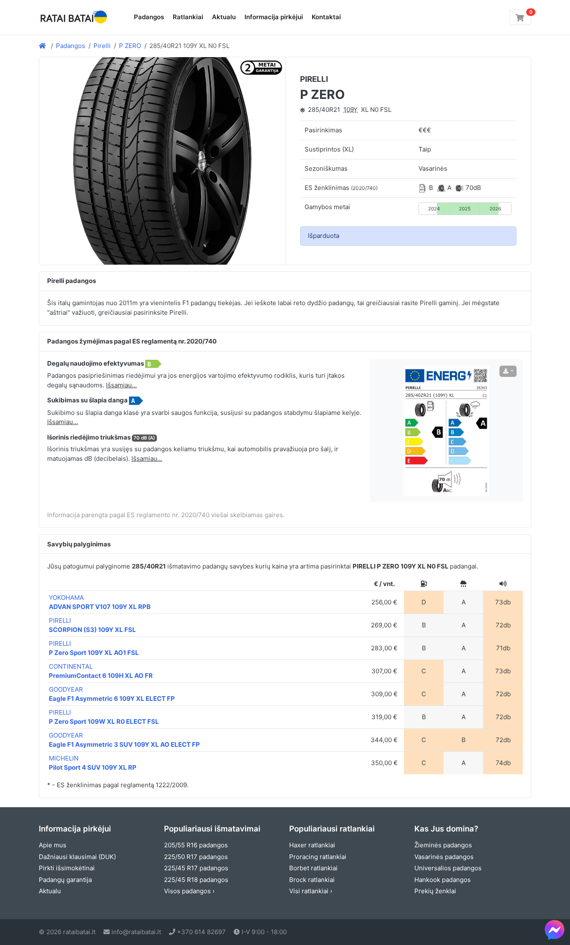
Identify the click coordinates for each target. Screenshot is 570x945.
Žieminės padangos (443, 845)
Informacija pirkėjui (274, 17)
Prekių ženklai (435, 891)
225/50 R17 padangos (196, 857)
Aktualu (224, 17)
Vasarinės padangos (444, 857)
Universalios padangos (448, 868)
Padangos (149, 17)
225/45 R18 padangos (196, 880)
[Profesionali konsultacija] (554, 929)
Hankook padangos (442, 880)
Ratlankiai (188, 17)
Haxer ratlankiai (312, 845)
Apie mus (52, 845)
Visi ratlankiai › (310, 891)
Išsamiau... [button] (121, 385)
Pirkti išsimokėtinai (67, 868)
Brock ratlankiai (312, 880)
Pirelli (102, 46)
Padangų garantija (65, 880)
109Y (350, 110)
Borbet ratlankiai (313, 868)
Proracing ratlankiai (317, 857)
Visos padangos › (189, 891)
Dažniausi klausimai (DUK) (77, 857)
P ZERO (130, 46)
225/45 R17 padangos (196, 868)
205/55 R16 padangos (196, 845)
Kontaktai (326, 17)
